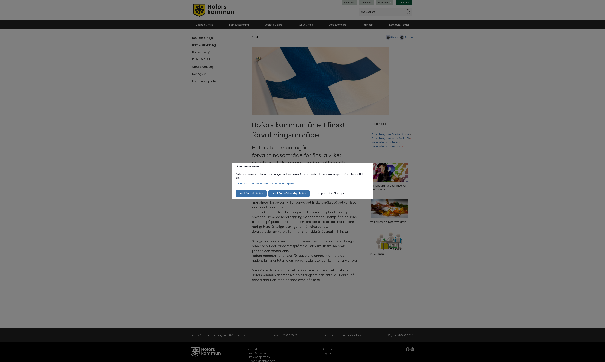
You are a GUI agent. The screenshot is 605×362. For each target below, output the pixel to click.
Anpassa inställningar (331, 193)
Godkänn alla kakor (251, 193)
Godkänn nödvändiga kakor (289, 193)
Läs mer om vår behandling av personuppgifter (265, 183)
